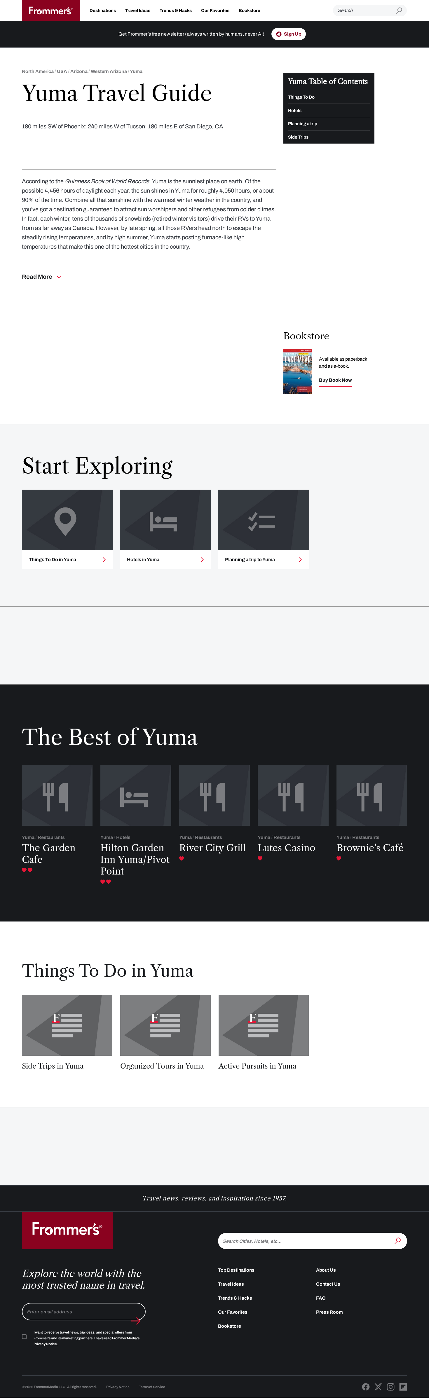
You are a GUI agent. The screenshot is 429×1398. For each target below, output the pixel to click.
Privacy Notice (118, 1387)
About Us (326, 1270)
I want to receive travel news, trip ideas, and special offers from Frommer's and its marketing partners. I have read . (86, 1338)
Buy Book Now (335, 380)
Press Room (329, 1312)
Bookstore (249, 10)
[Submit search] (401, 10)
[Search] (398, 1240)
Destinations (103, 10)
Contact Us (328, 1284)
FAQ (321, 1298)
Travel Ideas (137, 10)
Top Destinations (236, 1270)
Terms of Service (152, 1387)
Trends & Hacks (176, 10)
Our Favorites (215, 10)
